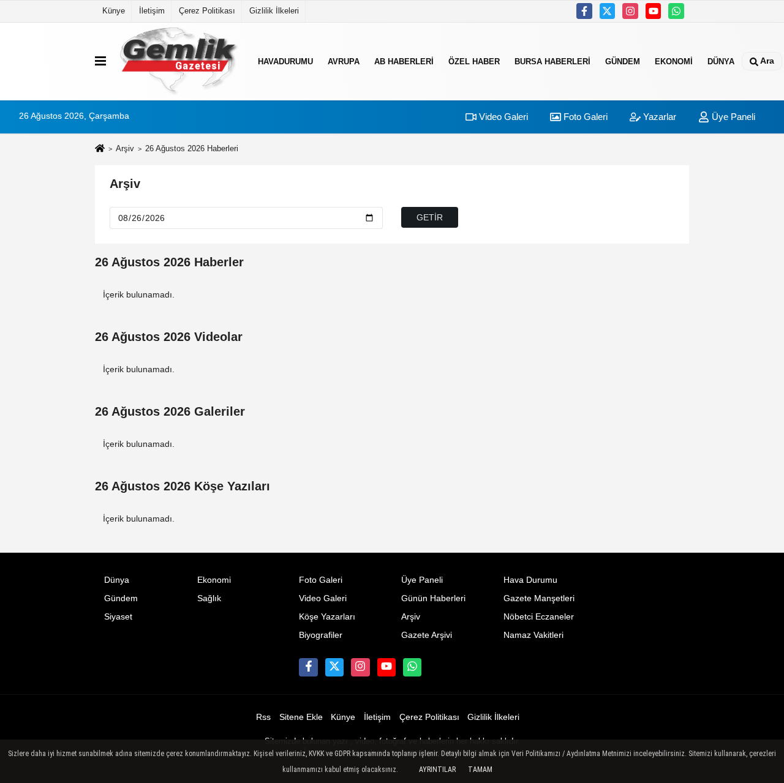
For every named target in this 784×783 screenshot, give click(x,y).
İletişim (152, 10)
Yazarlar (658, 116)
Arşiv (125, 148)
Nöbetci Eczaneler (538, 616)
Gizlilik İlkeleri (274, 10)
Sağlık (209, 598)
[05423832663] (676, 11)
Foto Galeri (584, 116)
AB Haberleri (404, 61)
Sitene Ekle (301, 717)
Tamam (480, 769)
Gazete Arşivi (426, 635)
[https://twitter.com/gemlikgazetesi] (608, 11)
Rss (263, 717)
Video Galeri (502, 116)
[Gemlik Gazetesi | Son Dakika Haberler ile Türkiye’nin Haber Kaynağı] (179, 61)
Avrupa (344, 61)
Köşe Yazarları (327, 616)
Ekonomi (674, 61)
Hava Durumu (530, 580)
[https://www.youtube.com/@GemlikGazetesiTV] (654, 11)
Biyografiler (320, 635)
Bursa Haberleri (552, 61)
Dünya (720, 61)
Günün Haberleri (433, 598)
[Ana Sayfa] (100, 149)
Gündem (622, 61)
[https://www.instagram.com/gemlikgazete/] (630, 11)
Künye (113, 10)
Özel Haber (474, 61)
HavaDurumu (285, 61)
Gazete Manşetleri (539, 598)
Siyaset (118, 616)
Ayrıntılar (437, 769)
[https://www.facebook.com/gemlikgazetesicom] (584, 11)
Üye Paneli (732, 116)
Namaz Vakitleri (533, 635)
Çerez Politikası (207, 10)
